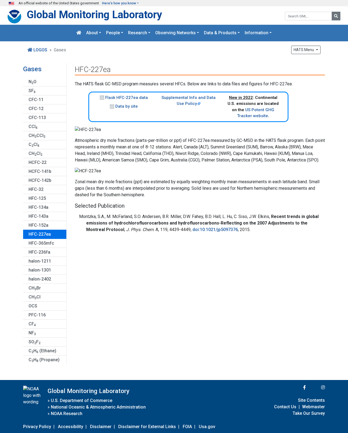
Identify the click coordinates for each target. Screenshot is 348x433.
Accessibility (70, 426)
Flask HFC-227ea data (126, 97)
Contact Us (285, 406)
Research (137, 33)
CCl (33, 127)
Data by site (126, 106)
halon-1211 (40, 261)
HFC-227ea (40, 234)
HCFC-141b (40, 171)
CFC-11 (36, 99)
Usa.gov (207, 426)
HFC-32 (36, 189)
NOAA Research (66, 413)
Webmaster (313, 406)
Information (256, 33)
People (113, 33)
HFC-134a (38, 207)
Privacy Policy (37, 426)
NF (32, 333)
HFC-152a (38, 225)
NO (32, 82)
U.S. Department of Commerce (81, 400)
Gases (32, 69)
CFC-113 (37, 117)
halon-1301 (40, 270)
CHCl (35, 154)
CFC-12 (36, 108)
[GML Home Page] (78, 33)
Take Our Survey (309, 413)
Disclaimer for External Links (147, 426)
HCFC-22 (37, 162)
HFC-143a (38, 216)
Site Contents (311, 400)
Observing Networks (175, 33)
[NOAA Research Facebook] (297, 387)
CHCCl (37, 136)
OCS (33, 306)
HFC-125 (37, 198)
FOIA (187, 426)
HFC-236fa (39, 252)
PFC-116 (37, 314)
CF (32, 324)
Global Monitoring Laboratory (94, 14)
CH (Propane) (44, 360)
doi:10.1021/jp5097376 (215, 229)
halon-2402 (40, 279)
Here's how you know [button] (119, 3)
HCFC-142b (40, 180)
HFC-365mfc (41, 243)
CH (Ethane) (42, 351)
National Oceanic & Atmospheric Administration (98, 407)
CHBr (35, 288)
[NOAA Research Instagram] (316, 387)
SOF (35, 342)
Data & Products (220, 33)
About (92, 33)
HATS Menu (304, 50)
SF (32, 91)
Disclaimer (100, 426)
